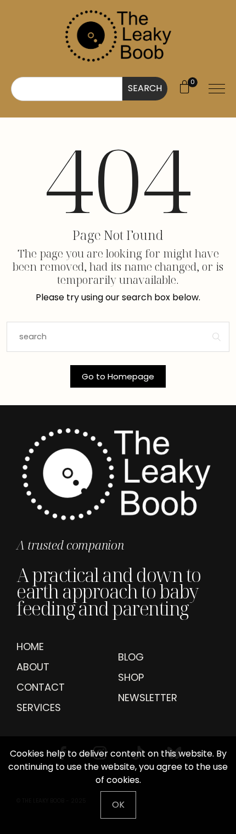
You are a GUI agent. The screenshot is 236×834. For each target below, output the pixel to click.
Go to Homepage (118, 376)
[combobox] (66, 89)
